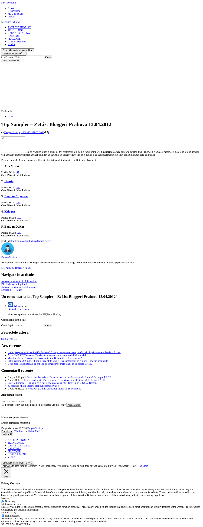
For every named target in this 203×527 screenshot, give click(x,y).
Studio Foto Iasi (9, 339)
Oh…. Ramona (90, 383)
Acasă (11, 8)
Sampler (41, 241)
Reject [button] (133, 465)
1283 (19, 232)
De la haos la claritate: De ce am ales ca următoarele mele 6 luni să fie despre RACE (50, 363)
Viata (10, 116)
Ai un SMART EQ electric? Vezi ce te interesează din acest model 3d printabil (47, 355)
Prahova (33, 241)
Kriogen (9, 211)
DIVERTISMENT (17, 41)
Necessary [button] (6, 498)
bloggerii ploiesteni (19, 241)
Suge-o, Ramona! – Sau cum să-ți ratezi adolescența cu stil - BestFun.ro (43, 383)
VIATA (11, 44)
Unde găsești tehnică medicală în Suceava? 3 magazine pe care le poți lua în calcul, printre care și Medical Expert (64, 352)
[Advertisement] (101, 86)
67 (17, 172)
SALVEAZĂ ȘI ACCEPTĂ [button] (15, 524)
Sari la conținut (8, 2)
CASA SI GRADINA (19, 33)
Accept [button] (125, 465)
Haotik (8, 181)
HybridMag (34, 431)
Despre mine (14, 10)
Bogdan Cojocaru (16, 196)
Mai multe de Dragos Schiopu (16, 268)
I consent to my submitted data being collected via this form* (35, 404)
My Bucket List (15, 13)
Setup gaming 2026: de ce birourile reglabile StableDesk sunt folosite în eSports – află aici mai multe (58, 361)
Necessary (10, 501)
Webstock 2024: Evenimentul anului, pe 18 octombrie (54, 388)
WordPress (19, 431)
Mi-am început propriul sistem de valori (39, 385)
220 (18, 187)
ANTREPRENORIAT (19, 27)
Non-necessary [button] (8, 512)
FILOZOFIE (14, 38)
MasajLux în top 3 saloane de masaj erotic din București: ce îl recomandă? (45, 358)
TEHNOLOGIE (16, 30)
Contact (11, 16)
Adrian (17, 306)
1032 (19, 217)
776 (18, 202)
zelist (48, 241)
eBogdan (12, 385)
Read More (142, 465)
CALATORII (14, 36)
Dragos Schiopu (12, 132)
